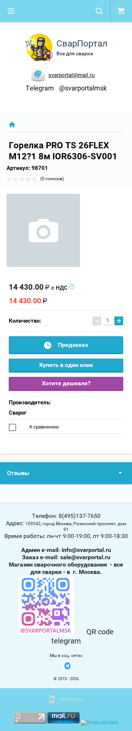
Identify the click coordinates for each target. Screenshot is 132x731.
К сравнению (43, 427)
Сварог (17, 412)
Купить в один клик (66, 364)
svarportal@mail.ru (71, 75)
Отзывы (18, 473)
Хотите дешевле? (66, 383)
